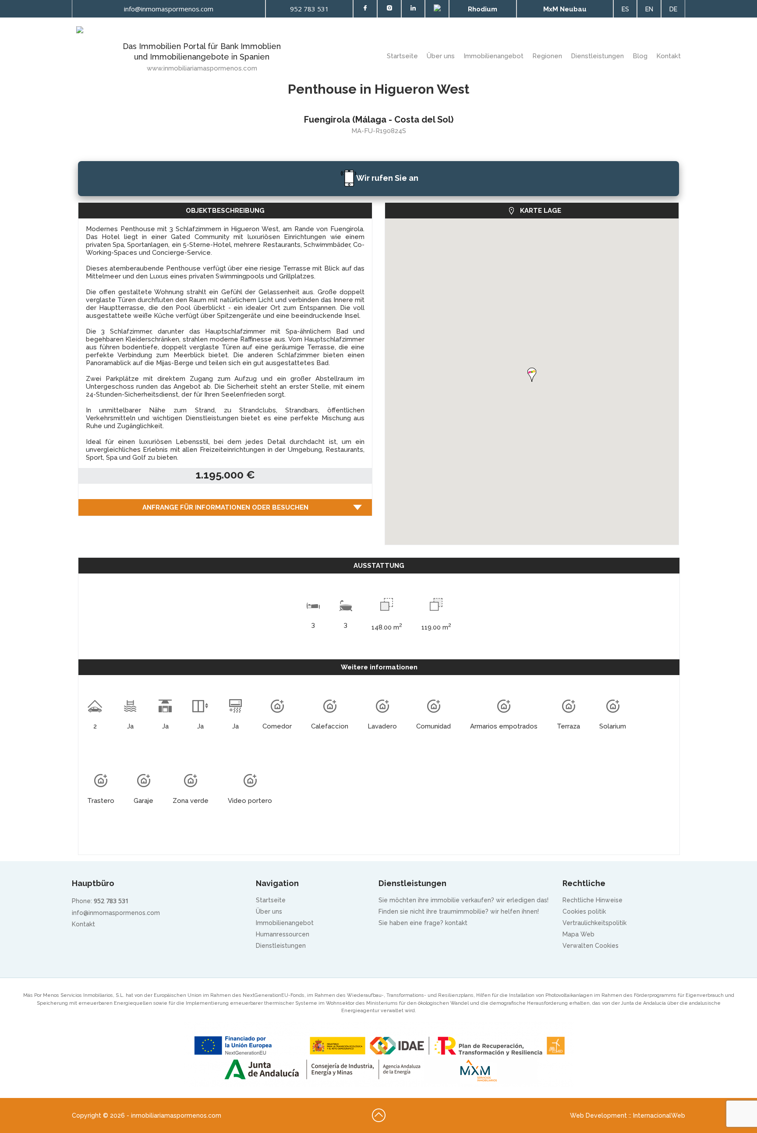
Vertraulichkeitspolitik (594, 922)
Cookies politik (584, 911)
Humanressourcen (282, 934)
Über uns (269, 911)
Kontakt (668, 56)
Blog (640, 56)
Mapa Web (578, 934)
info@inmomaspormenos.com (116, 912)
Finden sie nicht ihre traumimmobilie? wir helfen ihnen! (458, 911)
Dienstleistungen (597, 56)
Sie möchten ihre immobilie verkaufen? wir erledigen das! (463, 900)
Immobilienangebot (493, 56)
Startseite (402, 56)
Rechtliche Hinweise (592, 900)
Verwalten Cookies (590, 945)
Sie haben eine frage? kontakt (422, 922)
